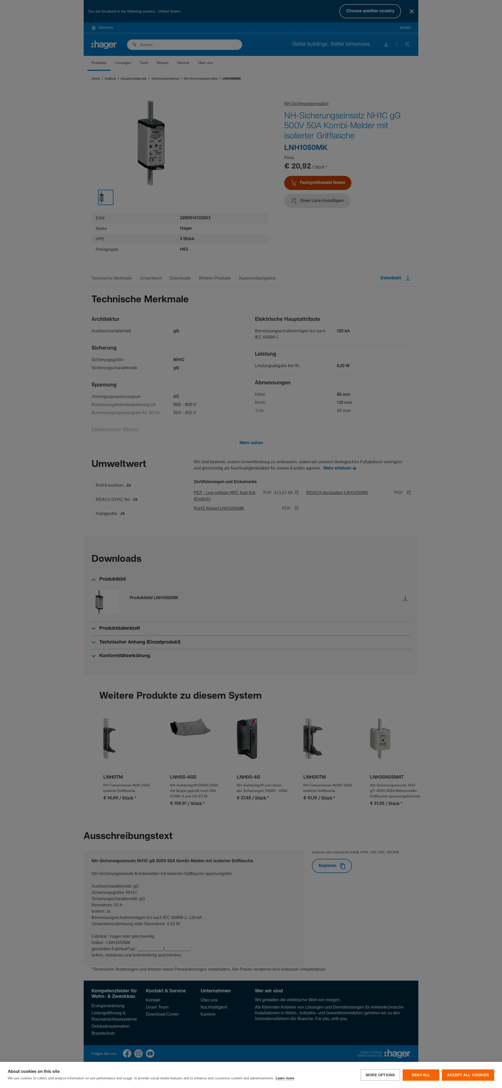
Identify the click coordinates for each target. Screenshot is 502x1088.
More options (380, 1075)
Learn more (285, 1078)
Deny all (421, 1075)
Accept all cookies (468, 1075)
